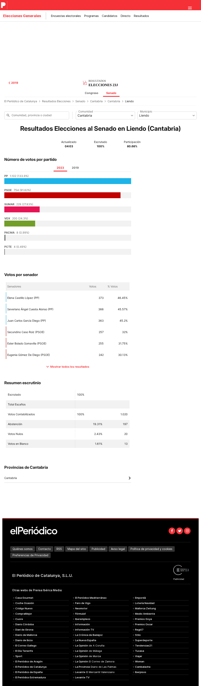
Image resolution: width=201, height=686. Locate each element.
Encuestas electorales (66, 16)
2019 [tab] (75, 167)
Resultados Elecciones (56, 101)
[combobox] (105, 115)
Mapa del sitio (77, 549)
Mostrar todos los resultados (69, 366)
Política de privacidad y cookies (151, 549)
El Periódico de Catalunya (20, 101)
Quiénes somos (23, 549)
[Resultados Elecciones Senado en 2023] (100, 82)
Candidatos (109, 16)
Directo (126, 16)
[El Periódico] (3, 5)
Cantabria (96, 101)
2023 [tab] (60, 167)
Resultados (141, 16)
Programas (91, 16)
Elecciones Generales (22, 15)
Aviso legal (118, 549)
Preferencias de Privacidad (30, 555)
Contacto (44, 549)
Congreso (91, 93)
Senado (111, 93)
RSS (59, 549)
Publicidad (98, 549)
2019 (14, 82)
